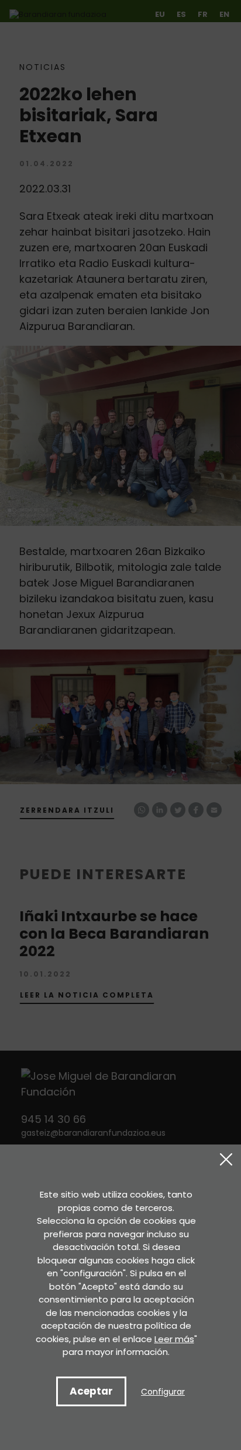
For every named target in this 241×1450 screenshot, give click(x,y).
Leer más (174, 1339)
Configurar (163, 1392)
